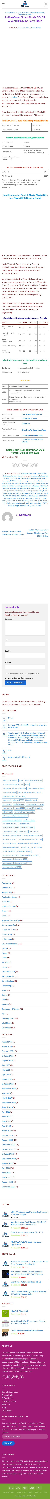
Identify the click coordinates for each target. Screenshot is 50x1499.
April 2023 (6, 1126)
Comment (9, 619)
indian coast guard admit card (28, 481)
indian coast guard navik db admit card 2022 (26, 488)
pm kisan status (29, 820)
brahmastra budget (9, 792)
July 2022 (6, 1168)
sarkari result (33, 832)
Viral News (6, 1027)
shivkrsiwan (36, 27)
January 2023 (7, 1140)
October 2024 (8, 1084)
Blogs (4, 911)
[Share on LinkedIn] (36, 465)
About (30, 1492)
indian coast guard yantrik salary (19, 506)
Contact (38, 1492)
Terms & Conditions (10, 1392)
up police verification (24, 851)
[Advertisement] (25, 60)
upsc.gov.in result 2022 (11, 855)
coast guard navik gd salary (23, 478)
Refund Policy (7, 1398)
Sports (4, 995)
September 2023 (9, 1102)
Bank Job (5, 901)
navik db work (36, 506)
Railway (5, 962)
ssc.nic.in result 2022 (10, 839)
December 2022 (8, 1144)
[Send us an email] (17, 1377)
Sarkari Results (8, 976)
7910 (10, 718)
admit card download (10, 780)
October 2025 (8, 1056)
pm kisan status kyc (9, 824)
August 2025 (7, 1060)
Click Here (26, 423)
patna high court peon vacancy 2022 (15, 816)
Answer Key (7, 892)
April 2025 (6, 1074)
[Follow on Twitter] (13, 1377)
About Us (6, 1404)
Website (8, 662)
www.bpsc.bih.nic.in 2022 (30, 855)
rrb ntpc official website (11, 828)
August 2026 (7, 1042)
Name (7, 640)
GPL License (7, 1410)
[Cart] (46, 4)
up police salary (36, 847)
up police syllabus (9, 851)
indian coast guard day (27, 483)
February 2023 (8, 1135)
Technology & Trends (10, 1009)
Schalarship (6, 985)
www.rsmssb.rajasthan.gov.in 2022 (15, 859)
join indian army (19, 804)
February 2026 (8, 1051)
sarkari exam (22, 832)
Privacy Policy (7, 1395)
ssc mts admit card (9, 843)
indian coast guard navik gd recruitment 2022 (18, 493)
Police (4, 957)
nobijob (28, 808)
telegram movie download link (28, 843)
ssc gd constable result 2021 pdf (30, 839)
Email (7, 651)
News (4, 953)
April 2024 (6, 1093)
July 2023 (6, 1112)
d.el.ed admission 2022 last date (14, 796)
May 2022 (6, 1177)
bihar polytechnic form (35, 788)
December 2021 (8, 1186)
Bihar (27, 784)
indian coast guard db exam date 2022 (25, 486)
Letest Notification (36, 13)
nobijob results (8, 812)
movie (4, 948)
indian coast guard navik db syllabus (34, 491)
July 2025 (6, 1065)
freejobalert (37, 478)
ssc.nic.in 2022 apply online (12, 836)
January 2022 (7, 1182)
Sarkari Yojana (8, 981)
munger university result (35, 804)
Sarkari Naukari (24, 14)
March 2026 (7, 1046)
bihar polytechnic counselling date (14, 788)
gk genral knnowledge (11, 920)
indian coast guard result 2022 (17, 501)
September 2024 (9, 1088)
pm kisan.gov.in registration (12, 820)
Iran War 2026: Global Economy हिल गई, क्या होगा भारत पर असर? (27, 726)
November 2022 (8, 1149)
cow (10, 750)
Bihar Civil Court (9, 906)
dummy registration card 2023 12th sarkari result (20, 800)
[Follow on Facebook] (4, 1377)
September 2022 (9, 1158)
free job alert (7, 804)
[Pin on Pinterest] (32, 465)
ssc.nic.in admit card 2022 (33, 836)
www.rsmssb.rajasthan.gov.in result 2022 (17, 863)
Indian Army (7, 934)
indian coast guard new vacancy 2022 (25, 496)
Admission (6, 883)
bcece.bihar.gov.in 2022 (33, 780)
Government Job (11, 13)
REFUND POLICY (9, 1492)
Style (4, 999)
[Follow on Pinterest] (22, 1377)
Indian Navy (23, 13)
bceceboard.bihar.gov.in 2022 (13, 784)
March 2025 (7, 1079)
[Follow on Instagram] (8, 1377)
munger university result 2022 (13, 808)
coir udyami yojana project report (29, 792)
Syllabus (5, 1004)
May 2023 (6, 1121)
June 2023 (6, 1116)
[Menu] (3, 4)
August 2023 (7, 1107)
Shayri (4, 990)
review (4, 967)
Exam (4, 915)
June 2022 (6, 1172)
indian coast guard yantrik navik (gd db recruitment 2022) (27, 503)
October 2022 (8, 1154)
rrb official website (27, 828)
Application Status (9, 897)
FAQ (4, 1407)
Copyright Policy (9, 1401)
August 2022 (7, 1163)
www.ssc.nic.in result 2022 (12, 867)
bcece (21, 780)
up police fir (25, 847)
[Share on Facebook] (18, 465)
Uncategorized (8, 1018)
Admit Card (7, 887)
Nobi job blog (37, 808)
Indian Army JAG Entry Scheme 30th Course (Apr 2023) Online (37, 533)
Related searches (24, 824)
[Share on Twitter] (23, 465)
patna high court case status (24, 812)
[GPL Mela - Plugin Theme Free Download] (25, 4)
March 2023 (7, 1130)
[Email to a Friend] (27, 465)
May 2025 (6, 1070)
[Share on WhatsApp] (14, 465)
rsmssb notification (9, 832)
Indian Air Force (8, 929)
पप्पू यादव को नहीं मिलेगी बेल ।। (19, 757)
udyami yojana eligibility (11, 847)
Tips (3, 1013)
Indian (14, 97)
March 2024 (7, 1098)
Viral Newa (6, 1023)
